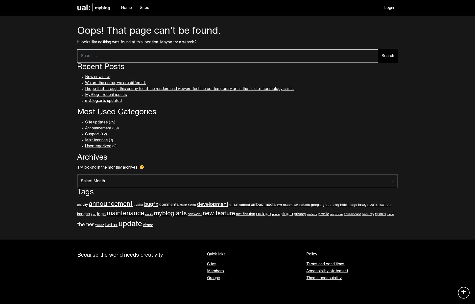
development (212, 204)
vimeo (148, 225)
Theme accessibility (324, 278)
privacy (300, 214)
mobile (149, 214)
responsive (336, 214)
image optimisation (374, 205)
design (192, 205)
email (233, 205)
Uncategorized (98, 146)
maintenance (125, 214)
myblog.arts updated (103, 101)
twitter (111, 225)
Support (92, 134)
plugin (287, 214)
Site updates (96, 122)
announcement (111, 204)
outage (263, 214)
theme (390, 214)
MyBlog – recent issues (106, 95)
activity (82, 205)
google (316, 205)
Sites (144, 8)
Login (389, 8)
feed (296, 205)
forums (304, 205)
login (101, 214)
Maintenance (96, 140)
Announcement (98, 128)
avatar (138, 205)
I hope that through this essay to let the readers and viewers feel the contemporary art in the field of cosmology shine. (189, 89)
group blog (331, 205)
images (83, 214)
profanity (312, 214)
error (279, 205)
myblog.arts (170, 213)
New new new (97, 77)
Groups (213, 278)
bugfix (151, 204)
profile (323, 214)
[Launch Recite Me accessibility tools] (464, 293)
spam (380, 214)
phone (276, 214)
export (288, 205)
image (352, 205)
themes (86, 224)
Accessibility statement (327, 271)
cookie (183, 205)
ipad (93, 214)
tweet (99, 225)
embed (244, 205)
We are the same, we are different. (115, 83)
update (130, 224)
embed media (263, 205)
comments (169, 205)
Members (215, 271)
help (343, 205)
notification (245, 214)
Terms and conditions (325, 264)
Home (126, 8)
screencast (352, 214)
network (195, 214)
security (368, 214)
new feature (219, 213)
